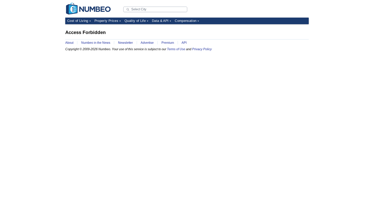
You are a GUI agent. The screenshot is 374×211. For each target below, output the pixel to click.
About (69, 42)
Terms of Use (176, 49)
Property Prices (106, 21)
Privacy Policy (202, 49)
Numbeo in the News (95, 42)
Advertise (147, 42)
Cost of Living (77, 21)
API (184, 42)
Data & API (160, 21)
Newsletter (125, 42)
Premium (167, 42)
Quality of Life (135, 21)
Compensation (185, 21)
